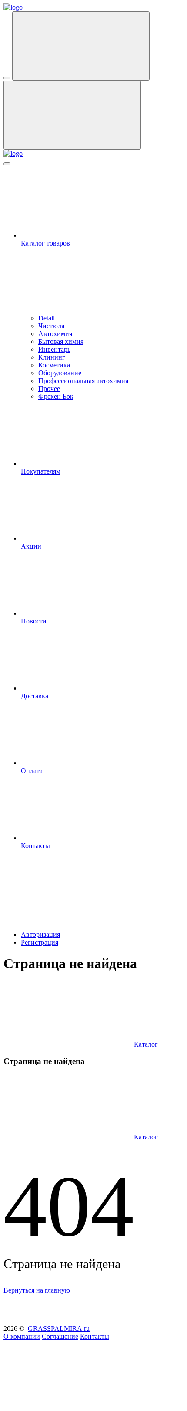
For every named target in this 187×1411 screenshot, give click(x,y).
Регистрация (39, 942)
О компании (21, 1336)
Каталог (146, 1044)
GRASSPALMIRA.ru (59, 1328)
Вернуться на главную (36, 1290)
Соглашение (60, 1336)
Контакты (94, 1336)
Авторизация (40, 934)
